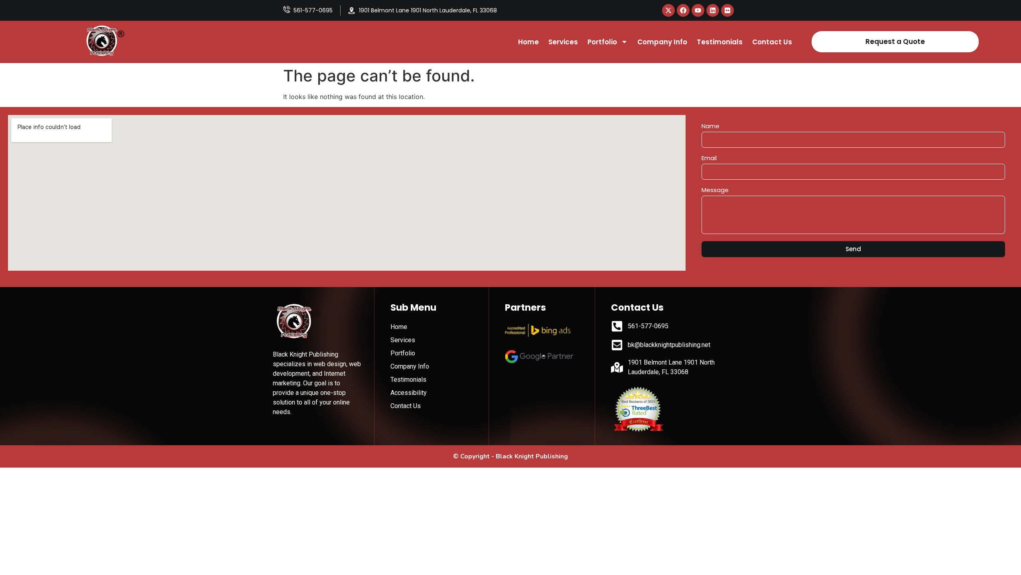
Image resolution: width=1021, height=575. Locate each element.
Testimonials (720, 42)
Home (528, 42)
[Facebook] (683, 10)
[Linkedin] (712, 10)
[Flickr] (727, 10)
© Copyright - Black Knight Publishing (510, 456)
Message (715, 190)
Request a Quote (895, 41)
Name (710, 126)
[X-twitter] (668, 10)
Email (709, 158)
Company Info (662, 42)
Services (563, 42)
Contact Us (772, 42)
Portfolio (602, 42)
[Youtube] (698, 10)
